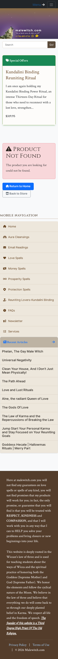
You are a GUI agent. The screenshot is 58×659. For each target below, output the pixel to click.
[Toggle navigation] (51, 4)
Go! (51, 44)
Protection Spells (18, 289)
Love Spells (15, 258)
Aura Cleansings (18, 237)
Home (11, 226)
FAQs (11, 310)
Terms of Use (40, 645)
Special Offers (18, 60)
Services (13, 331)
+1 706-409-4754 (22, 36)
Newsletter (15, 321)
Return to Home (19, 186)
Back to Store (18, 193)
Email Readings (17, 247)
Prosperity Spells (18, 279)
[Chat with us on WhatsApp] (33, 36)
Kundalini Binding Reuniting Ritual (22, 75)
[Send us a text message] (37, 36)
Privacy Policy (17, 645)
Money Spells (16, 268)
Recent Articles (17, 342)
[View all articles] (53, 342)
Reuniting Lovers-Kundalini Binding (30, 299)
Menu (37, 5)
